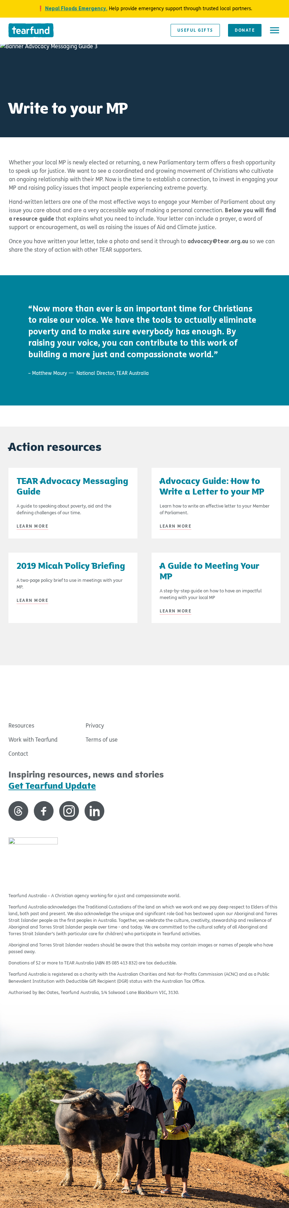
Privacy (95, 725)
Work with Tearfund (32, 739)
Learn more (32, 526)
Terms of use (102, 739)
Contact (18, 753)
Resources (21, 725)
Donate (245, 30)
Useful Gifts (195, 30)
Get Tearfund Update (52, 786)
